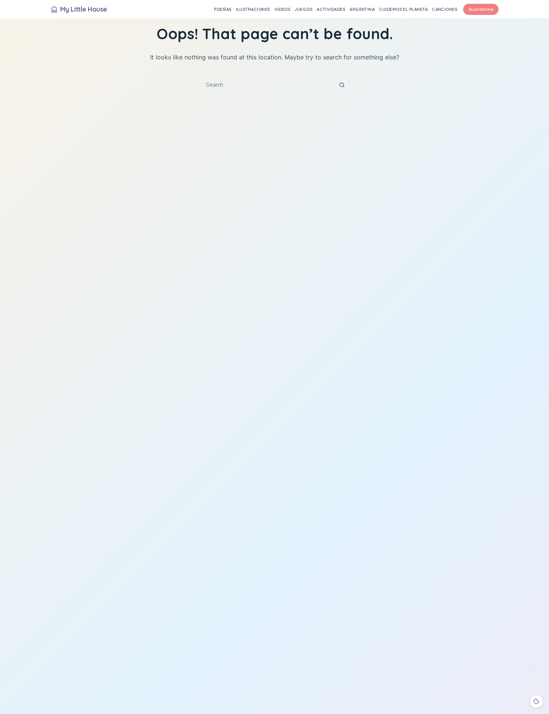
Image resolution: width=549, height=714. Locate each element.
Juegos (303, 9)
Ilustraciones (253, 9)
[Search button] (342, 85)
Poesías (222, 9)
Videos (282, 9)
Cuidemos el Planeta (403, 9)
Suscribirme (481, 9)
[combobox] (267, 84)
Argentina (362, 9)
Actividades (331, 9)
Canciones (444, 9)
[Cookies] (536, 701)
